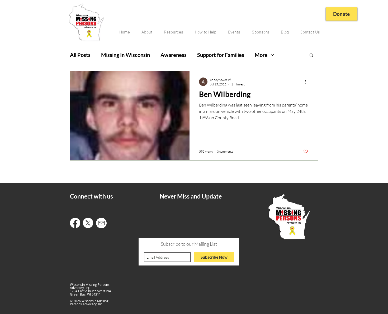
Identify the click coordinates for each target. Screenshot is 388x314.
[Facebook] (75, 223)
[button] (311, 55)
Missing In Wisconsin (125, 55)
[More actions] (307, 82)
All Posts (80, 55)
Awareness (173, 55)
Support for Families (220, 55)
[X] (88, 223)
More (261, 55)
